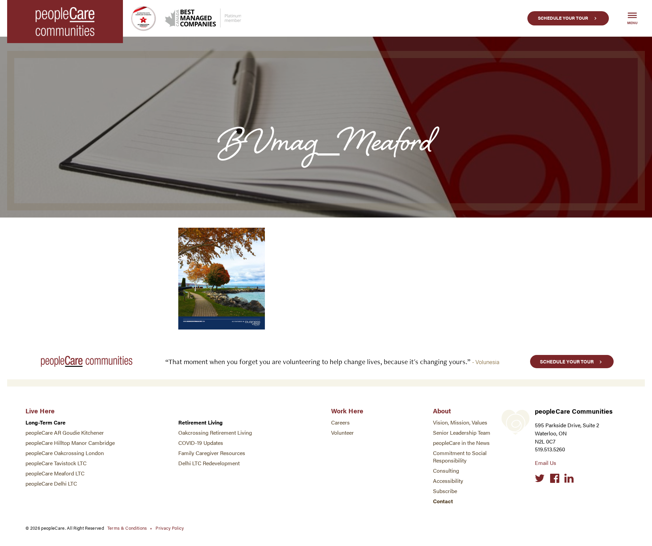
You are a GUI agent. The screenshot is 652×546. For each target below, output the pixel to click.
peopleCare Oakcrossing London (64, 453)
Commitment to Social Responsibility (460, 456)
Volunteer (342, 432)
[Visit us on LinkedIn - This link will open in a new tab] (569, 478)
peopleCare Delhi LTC (51, 483)
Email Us (545, 463)
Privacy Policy (170, 528)
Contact (443, 501)
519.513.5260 (550, 449)
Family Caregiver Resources (211, 453)
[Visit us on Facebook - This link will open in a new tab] (554, 478)
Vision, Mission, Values (460, 422)
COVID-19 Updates (200, 443)
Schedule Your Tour (563, 18)
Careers (340, 422)
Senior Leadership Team (461, 432)
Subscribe (445, 491)
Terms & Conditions (127, 528)
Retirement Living (200, 422)
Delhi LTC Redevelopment (209, 463)
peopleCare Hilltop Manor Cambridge (70, 443)
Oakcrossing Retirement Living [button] (215, 432)
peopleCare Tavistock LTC (56, 463)
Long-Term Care (45, 422)
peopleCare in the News (461, 443)
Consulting (446, 470)
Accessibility (448, 481)
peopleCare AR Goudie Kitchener (64, 432)
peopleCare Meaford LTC (55, 473)
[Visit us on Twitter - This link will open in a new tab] (540, 478)
